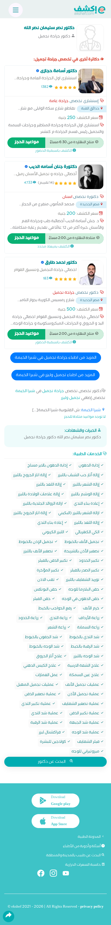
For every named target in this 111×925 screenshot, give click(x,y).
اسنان (67, 197)
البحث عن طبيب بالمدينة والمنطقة (73, 855)
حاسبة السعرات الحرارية (83, 865)
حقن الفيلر (42, 599)
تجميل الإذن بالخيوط (36, 542)
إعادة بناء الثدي (87, 504)
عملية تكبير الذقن (84, 714)
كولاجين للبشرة (53, 742)
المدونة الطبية (89, 837)
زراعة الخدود (28, 618)
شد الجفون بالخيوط (42, 637)
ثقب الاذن (46, 580)
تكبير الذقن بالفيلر (53, 561)
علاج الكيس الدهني (40, 666)
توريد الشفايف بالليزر (83, 580)
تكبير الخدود (89, 561)
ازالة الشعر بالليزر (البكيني (79, 513)
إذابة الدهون (89, 466)
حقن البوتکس (46, 590)
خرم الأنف (91, 609)
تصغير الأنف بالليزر (38, 552)
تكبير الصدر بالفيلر (85, 571)
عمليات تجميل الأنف (82, 685)
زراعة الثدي (59, 618)
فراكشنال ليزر (50, 733)
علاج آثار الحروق (49, 657)
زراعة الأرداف (89, 618)
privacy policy (92, 907)
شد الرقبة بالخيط (85, 647)
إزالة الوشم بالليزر (85, 495)
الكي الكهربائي (87, 533)
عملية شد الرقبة (44, 723)
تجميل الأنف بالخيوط (82, 542)
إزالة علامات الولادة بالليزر (39, 495)
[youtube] (68, 874)
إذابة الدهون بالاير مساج (47, 466)
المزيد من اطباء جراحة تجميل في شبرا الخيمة (55, 358)
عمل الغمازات (47, 675)
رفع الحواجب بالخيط (55, 609)
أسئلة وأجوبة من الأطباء (82, 846)
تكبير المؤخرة (48, 571)
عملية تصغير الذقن (40, 694)
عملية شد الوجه (86, 733)
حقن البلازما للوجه (84, 590)
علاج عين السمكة (84, 675)
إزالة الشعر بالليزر (86, 485)
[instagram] (55, 874)
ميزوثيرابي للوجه (85, 752)
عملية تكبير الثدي (36, 704)
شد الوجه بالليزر (86, 657)
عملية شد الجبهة (84, 723)
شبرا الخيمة (25, 391)
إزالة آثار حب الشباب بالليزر (79, 475)
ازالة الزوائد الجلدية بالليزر (43, 504)
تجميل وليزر (70, 398)
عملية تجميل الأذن (83, 694)
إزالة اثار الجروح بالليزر (30, 475)
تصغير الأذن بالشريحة (82, 552)
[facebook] (43, 874)
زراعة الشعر (57, 628)
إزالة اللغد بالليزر (49, 485)
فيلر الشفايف (88, 742)
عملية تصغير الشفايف (81, 704)
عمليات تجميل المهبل (36, 685)
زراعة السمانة (88, 628)
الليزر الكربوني (53, 533)
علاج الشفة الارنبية (83, 666)
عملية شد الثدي (45, 714)
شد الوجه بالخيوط (44, 647)
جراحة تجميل (64, 293)
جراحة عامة (59, 102)
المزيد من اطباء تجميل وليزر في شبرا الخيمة (55, 375)
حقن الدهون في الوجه (81, 599)
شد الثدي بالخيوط (84, 637)
